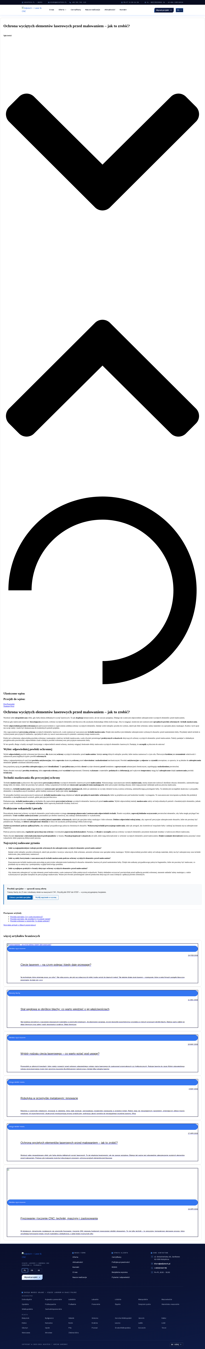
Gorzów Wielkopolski (123, 1318)
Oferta (61, 10)
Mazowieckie (167, 1299)
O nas (51, 10)
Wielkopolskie (27, 1309)
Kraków (95, 1323)
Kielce (24, 1323)
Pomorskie (96, 1304)
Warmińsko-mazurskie (170, 1304)
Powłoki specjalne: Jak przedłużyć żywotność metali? (30, 919)
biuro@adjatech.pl (58, 2)
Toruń (164, 1328)
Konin (70, 1323)
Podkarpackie (50, 1304)
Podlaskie (72, 1304)
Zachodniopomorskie (53, 1309)
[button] (102, 152)
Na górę (175, 1344)
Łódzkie (118, 1299)
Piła (69, 1328)
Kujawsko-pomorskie (53, 1299)
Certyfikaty (76, 10)
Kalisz (164, 1318)
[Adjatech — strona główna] (32, 10)
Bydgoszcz (49, 1318)
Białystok (25, 1318)
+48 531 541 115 (79, 2)
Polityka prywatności (121, 1262)
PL (178, 10)
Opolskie (25, 1304)
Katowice (49, 1323)
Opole (47, 1328)
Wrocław (48, 1333)
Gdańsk (71, 1318)
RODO (114, 1267)
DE (39, 1270)
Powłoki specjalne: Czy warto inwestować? (26, 917)
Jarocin (141, 1318)
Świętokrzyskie (144, 1304)
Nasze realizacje (92, 10)
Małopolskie (143, 1299)
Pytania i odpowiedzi (121, 1277)
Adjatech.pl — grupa (33, 2)
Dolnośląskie (27, 1299)
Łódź (163, 1323)
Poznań (95, 1328)
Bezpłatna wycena (120, 1272)
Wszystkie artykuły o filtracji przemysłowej (19, 925)
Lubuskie (95, 1299)
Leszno (117, 1323)
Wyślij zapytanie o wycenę (45, 897)
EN (32, 1270)
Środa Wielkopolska (122, 1328)
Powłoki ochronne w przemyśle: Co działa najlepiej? (30, 921)
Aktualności (110, 10)
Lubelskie (72, 1299)
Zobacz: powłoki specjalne (20, 897)
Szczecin (142, 1328)
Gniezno (95, 1318)
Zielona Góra (73, 1333)
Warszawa (26, 1333)
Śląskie (118, 1304)
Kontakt (123, 10)
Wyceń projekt (162, 10)
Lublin (140, 1323)
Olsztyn (25, 1328)
